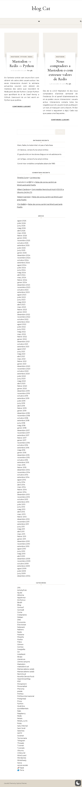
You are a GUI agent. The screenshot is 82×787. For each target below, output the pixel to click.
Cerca (60, 132)
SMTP (19, 733)
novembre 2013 (23, 497)
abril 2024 (21, 275)
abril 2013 (21, 512)
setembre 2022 (23, 322)
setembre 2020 (23, 374)
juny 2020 (21, 379)
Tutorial (20, 745)
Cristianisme (22, 615)
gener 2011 (21, 539)
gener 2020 (22, 388)
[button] (78, 783)
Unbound (21, 753)
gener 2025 (22, 253)
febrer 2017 (21, 438)
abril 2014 (21, 485)
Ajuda (19, 593)
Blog (19, 605)
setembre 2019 (23, 398)
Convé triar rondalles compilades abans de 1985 (36, 164)
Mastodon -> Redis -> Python (22, 63)
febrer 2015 (21, 467)
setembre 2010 (23, 546)
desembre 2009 (23, 559)
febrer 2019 (21, 408)
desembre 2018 (23, 413)
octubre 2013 (22, 499)
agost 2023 (21, 295)
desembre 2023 (23, 285)
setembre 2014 (23, 477)
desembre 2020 (23, 366)
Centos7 (20, 607)
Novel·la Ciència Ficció (25, 676)
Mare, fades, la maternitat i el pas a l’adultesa (35, 145)
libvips (19, 657)
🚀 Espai (20, 768)
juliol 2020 (21, 376)
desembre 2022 (23, 314)
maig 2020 (21, 381)
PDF (19, 681)
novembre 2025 (23, 240)
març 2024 (21, 277)
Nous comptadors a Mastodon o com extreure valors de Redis (60, 70)
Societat (20, 736)
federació (21, 627)
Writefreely (21, 760)
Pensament (22, 684)
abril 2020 (21, 383)
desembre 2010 (23, 541)
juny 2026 (21, 226)
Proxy (19, 701)
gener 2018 (21, 428)
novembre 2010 (23, 544)
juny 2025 (21, 250)
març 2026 (21, 233)
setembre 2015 (23, 462)
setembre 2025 (23, 245)
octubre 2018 (22, 418)
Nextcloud (21, 674)
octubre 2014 (22, 475)
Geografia (21, 649)
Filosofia (20, 637)
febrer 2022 (22, 337)
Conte (19, 612)
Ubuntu (20, 751)
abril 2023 (21, 305)
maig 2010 (21, 554)
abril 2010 (21, 556)
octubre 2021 (22, 344)
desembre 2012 (23, 519)
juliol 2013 (21, 504)
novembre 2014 (23, 472)
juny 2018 (21, 423)
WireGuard (21, 755)
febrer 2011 (21, 536)
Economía (21, 622)
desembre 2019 (23, 391)
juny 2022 (21, 329)
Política (20, 694)
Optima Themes (21, 783)
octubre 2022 (22, 319)
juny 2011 (21, 527)
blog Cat (41, 8)
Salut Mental (22, 726)
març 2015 (21, 465)
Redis (30, 56)
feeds (19, 632)
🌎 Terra (20, 770)
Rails (19, 711)
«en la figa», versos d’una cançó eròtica (32, 159)
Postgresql (21, 699)
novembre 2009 (23, 561)
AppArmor (21, 598)
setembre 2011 (23, 524)
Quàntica (21, 706)
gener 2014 (21, 492)
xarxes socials (22, 765)
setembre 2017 (23, 435)
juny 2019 (21, 403)
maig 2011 (21, 529)
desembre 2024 (23, 255)
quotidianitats (22, 708)
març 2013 (21, 514)
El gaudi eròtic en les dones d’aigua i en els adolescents (39, 154)
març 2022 (21, 334)
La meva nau (35, 178)
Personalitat (22, 686)
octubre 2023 (22, 290)
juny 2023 (21, 300)
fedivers (20, 630)
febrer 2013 (21, 517)
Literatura (21, 659)
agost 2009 (21, 568)
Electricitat (21, 625)
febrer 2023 (22, 310)
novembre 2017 (23, 433)
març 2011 (21, 534)
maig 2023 (21, 302)
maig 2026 (21, 228)
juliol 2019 (21, 401)
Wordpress (21, 758)
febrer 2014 (22, 490)
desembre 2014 (23, 470)
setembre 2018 (23, 420)
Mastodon (15, 56)
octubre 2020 (22, 371)
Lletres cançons (23, 662)
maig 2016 (21, 450)
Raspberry (21, 713)
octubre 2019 (22, 396)
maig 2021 (21, 354)
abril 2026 (21, 231)
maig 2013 (21, 509)
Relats (19, 718)
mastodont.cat (23, 667)
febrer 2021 (21, 361)
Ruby (19, 723)
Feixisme (20, 635)
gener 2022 (22, 339)
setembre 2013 (23, 502)
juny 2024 (21, 270)
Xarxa (19, 763)
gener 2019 (21, 411)
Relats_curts (22, 721)
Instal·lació (21, 654)
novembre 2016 (23, 443)
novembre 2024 (23, 258)
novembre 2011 (23, 522)
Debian (20, 617)
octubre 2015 (22, 460)
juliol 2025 (21, 248)
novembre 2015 (23, 457)
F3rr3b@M (21, 204)
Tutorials (20, 748)
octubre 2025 (22, 243)
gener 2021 (21, 364)
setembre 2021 (23, 347)
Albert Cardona (23, 189)
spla (31, 70)
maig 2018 (21, 425)
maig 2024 (21, 273)
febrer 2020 (22, 386)
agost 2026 (21, 221)
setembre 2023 (23, 292)
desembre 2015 (23, 455)
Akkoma (20, 595)
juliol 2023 (21, 297)
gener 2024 (22, 282)
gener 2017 (21, 440)
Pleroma (20, 689)
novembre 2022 (23, 317)
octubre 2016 (22, 445)
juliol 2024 (21, 268)
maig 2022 (21, 332)
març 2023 (21, 307)
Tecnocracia (22, 738)
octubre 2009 (22, 564)
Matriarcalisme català (25, 669)
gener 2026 (22, 238)
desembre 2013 (23, 494)
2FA (18, 588)
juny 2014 (21, 482)
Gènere (20, 644)
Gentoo (20, 647)
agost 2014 (21, 480)
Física (19, 642)
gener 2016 (21, 453)
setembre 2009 (23, 566)
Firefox (20, 639)
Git (18, 652)
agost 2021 (21, 349)
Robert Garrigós (23, 197)
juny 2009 (21, 573)
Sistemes (20, 731)
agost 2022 (21, 324)
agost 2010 (21, 549)
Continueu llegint (21, 106)
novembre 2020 (23, 369)
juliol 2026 (21, 223)
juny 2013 (21, 507)
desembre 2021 (23, 342)
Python (24, 56)
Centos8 (20, 610)
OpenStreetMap (23, 679)
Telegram (21, 741)
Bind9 (19, 602)
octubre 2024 (23, 260)
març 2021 (21, 359)
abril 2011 (20, 531)
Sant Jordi (21, 728)
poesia (19, 691)
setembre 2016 (23, 448)
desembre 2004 (23, 576)
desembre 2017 (23, 430)
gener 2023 (22, 312)
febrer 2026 (22, 236)
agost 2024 (21, 265)
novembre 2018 (23, 416)
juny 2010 (21, 551)
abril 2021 (21, 356)
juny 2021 (21, 351)
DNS (19, 620)
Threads (20, 743)
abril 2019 (21, 406)
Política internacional (25, 696)
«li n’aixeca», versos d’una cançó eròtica (32, 150)
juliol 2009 (21, 571)
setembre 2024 (23, 263)
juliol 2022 (21, 327)
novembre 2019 (23, 393)
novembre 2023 (23, 287)
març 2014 (21, 487)
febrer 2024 (22, 280)
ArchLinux (21, 600)
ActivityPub (22, 590)
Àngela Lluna (22, 178)
